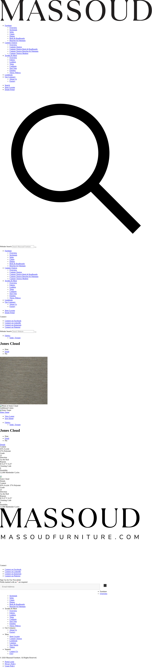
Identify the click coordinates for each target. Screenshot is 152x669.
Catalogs (13, 643)
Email (7, 352)
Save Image (9, 418)
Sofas (12, 257)
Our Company (10, 302)
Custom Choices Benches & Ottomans (24, 276)
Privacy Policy (10, 664)
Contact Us (14, 651)
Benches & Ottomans (18, 266)
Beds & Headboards (17, 264)
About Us (13, 304)
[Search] (35, 247)
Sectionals (13, 255)
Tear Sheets (14, 645)
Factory (12, 306)
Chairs (12, 259)
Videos (12, 647)
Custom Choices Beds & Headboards (24, 274)
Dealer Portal (10, 90)
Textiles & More (11, 281)
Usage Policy (10, 666)
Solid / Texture (15, 338)
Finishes (13, 296)
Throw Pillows (15, 298)
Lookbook (9, 300)
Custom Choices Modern (19, 279)
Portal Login (9, 662)
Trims (12, 289)
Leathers (13, 287)
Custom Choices (11, 268)
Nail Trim (13, 294)
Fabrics (12, 285)
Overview (13, 253)
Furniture (8, 251)
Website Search (6, 246)
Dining (12, 261)
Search (7, 85)
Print (6, 349)
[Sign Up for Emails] (105, 585)
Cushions (13, 291)
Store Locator (10, 87)
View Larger (9, 416)
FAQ (11, 654)
